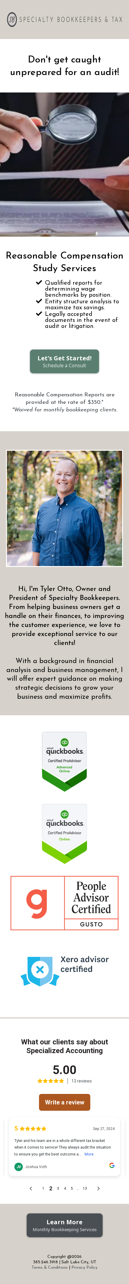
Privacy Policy (84, 1267)
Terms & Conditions (50, 1267)
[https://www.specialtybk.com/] (64, 20)
